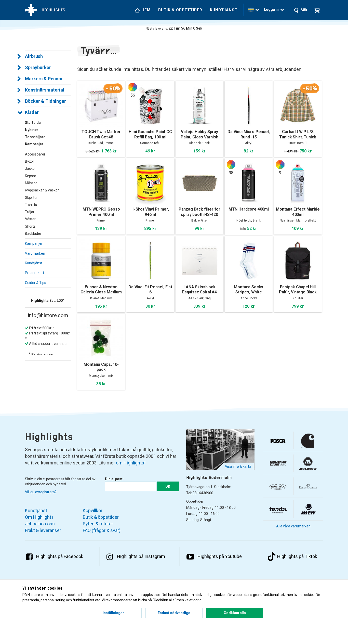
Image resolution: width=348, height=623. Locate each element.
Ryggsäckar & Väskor (42, 190)
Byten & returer (98, 523)
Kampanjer (34, 243)
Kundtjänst (223, 10)
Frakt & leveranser (43, 530)
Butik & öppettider (180, 10)
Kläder (32, 112)
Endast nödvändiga (174, 613)
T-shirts (31, 205)
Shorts (30, 226)
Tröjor (29, 212)
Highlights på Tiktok (297, 556)
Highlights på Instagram (141, 556)
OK (167, 486)
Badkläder (33, 233)
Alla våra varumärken (293, 526)
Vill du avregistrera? (41, 492)
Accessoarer (35, 154)
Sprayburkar (38, 67)
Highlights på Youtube (219, 556)
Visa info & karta (238, 466)
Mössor (31, 183)
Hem (145, 10)
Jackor (30, 168)
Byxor (29, 161)
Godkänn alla (235, 613)
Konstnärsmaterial (44, 90)
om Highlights (130, 462)
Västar (30, 219)
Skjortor (31, 198)
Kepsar (30, 176)
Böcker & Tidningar (45, 101)
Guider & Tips (35, 283)
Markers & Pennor (44, 78)
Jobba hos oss (40, 523)
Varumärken (35, 253)
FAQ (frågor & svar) (102, 530)
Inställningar (113, 613)
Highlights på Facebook (59, 556)
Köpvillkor (92, 510)
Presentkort (34, 273)
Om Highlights (39, 517)
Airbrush (34, 56)
